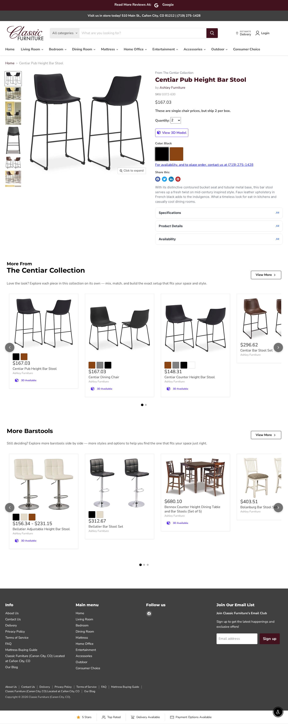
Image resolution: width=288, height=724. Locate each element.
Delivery (11, 625)
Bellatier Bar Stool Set (106, 526)
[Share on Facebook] (157, 179)
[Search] (212, 33)
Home (10, 49)
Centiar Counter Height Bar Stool (189, 377)
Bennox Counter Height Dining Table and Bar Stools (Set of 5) (192, 509)
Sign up (269, 638)
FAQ (8, 644)
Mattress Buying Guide (21, 650)
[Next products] (278, 347)
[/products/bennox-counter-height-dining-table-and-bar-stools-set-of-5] (195, 477)
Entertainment (164, 49)
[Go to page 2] (146, 405)
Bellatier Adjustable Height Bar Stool (41, 529)
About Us (12, 613)
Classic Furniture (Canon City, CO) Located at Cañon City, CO (42, 691)
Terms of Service (16, 638)
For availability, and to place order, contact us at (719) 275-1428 (204, 164)
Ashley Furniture (172, 87)
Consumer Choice (246, 49)
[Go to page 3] (148, 565)
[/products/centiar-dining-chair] (120, 328)
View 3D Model (173, 132)
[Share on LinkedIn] (171, 179)
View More (264, 275)
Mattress (108, 49)
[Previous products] (9, 347)
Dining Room (82, 49)
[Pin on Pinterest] (177, 179)
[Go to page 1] (142, 405)
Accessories (193, 49)
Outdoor (218, 49)
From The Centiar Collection (174, 73)
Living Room (31, 49)
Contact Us (13, 619)
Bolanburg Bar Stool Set (258, 507)
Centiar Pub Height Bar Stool (35, 368)
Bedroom (56, 49)
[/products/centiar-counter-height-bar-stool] (195, 328)
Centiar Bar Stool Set (256, 350)
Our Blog (11, 667)
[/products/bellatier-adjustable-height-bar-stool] (44, 484)
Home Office (134, 49)
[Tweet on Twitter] (164, 179)
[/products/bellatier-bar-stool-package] (120, 483)
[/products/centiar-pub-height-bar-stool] (44, 324)
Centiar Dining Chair (104, 377)
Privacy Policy (15, 631)
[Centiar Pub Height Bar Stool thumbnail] (13, 78)
